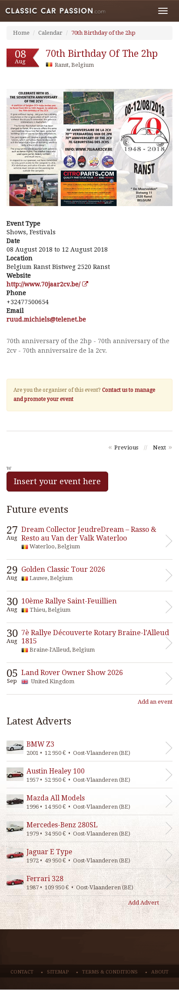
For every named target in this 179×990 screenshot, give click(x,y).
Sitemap (58, 972)
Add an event (155, 701)
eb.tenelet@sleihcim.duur (46, 319)
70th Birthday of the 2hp (103, 33)
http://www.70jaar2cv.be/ (44, 284)
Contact (21, 972)
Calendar (50, 33)
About (160, 972)
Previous (126, 447)
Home (21, 33)
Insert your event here (57, 481)
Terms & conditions (110, 972)
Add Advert (143, 902)
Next (159, 447)
